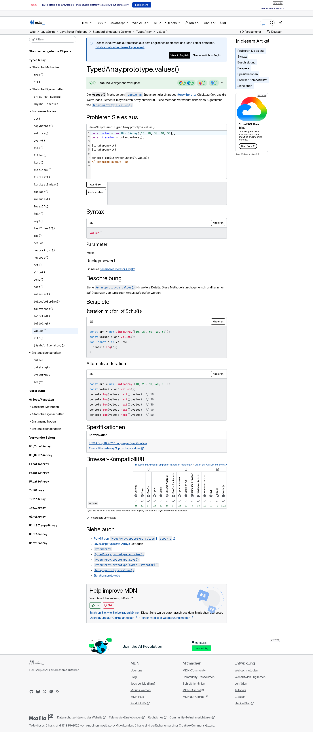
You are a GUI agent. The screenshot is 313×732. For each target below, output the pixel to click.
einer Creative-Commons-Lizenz (193, 725)
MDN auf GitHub (193, 697)
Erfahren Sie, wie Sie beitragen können (115, 612)
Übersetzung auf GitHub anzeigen (112, 618)
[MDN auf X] (44, 692)
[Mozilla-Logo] (41, 717)
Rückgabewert (100, 260)
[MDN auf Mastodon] (51, 692)
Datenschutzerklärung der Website (80, 717)
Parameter (96, 244)
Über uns (136, 670)
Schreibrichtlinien (194, 683)
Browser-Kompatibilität (252, 80)
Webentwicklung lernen (250, 677)
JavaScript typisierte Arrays (112, 544)
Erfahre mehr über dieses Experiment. (120, 47)
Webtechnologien (246, 670)
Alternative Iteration (106, 363)
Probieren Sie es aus (250, 50)
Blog (223, 23)
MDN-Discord (192, 690)
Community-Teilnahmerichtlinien (191, 717)
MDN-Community (194, 670)
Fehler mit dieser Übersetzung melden (165, 618)
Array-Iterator (186, 94)
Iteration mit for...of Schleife (114, 311)
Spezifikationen (247, 74)
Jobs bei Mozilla (141, 683)
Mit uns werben (140, 690)
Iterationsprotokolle (107, 575)
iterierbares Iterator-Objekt (117, 269)
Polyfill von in (132, 538)
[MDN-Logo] (36, 662)
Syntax (242, 56)
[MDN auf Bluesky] (38, 692)
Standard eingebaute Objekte (50, 51)
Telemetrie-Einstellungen (125, 717)
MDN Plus (137, 697)
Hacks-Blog (243, 703)
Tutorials (240, 690)
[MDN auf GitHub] (31, 692)
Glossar (240, 697)
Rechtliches (155, 717)
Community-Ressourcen (199, 677)
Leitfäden (241, 683)
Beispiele (243, 68)
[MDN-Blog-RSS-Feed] (58, 692)
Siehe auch (244, 86)
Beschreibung (246, 62)
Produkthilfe (138, 703)
